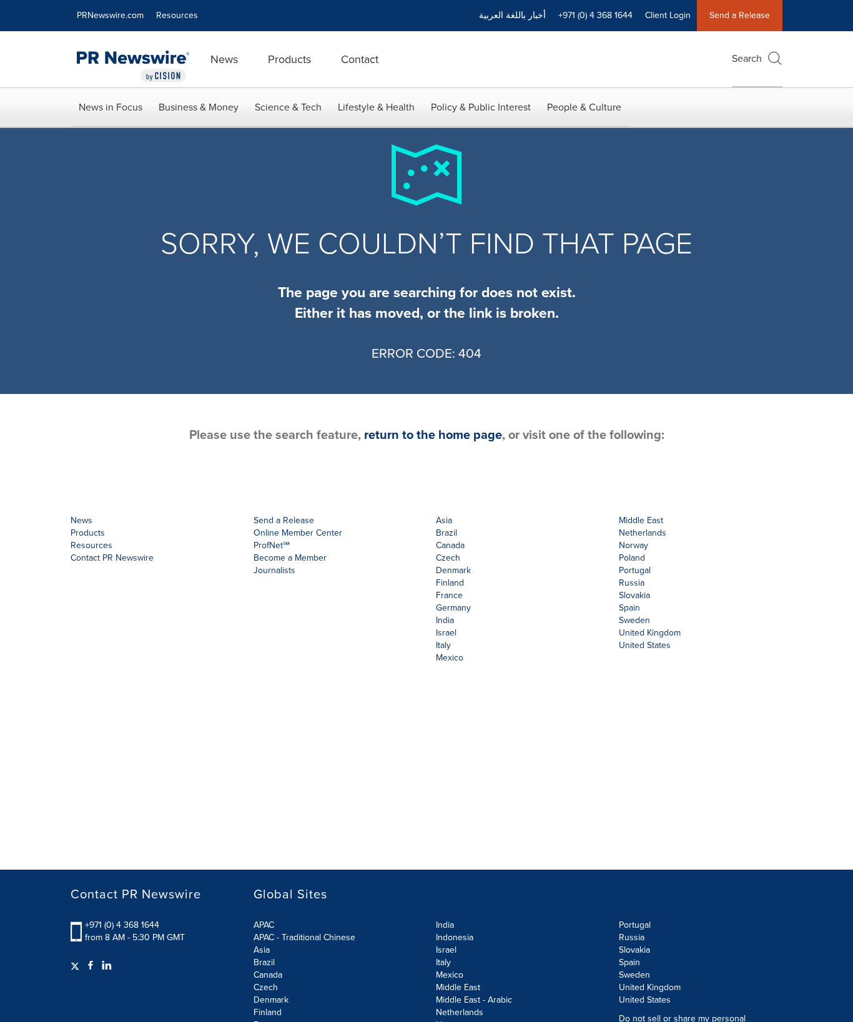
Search (747, 58)
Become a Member (290, 557)
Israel (446, 949)
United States (645, 645)
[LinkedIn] (107, 966)
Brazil (446, 532)
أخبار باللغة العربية (512, 15)
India (445, 924)
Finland (268, 1012)
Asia (444, 520)
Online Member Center (298, 532)
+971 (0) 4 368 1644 (122, 924)
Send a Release (739, 15)
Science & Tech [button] (288, 107)
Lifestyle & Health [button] (376, 107)
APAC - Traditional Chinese (304, 937)
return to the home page (433, 434)
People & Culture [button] (584, 107)
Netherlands (459, 1012)
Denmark (271, 999)
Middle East (458, 987)
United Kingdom (650, 632)
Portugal (635, 924)
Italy (443, 962)
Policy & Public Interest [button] (481, 107)
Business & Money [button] (199, 107)
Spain (629, 962)
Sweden (634, 974)
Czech (266, 987)
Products (289, 59)
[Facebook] (90, 966)
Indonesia (454, 937)
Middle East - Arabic (474, 999)
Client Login (668, 15)
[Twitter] (76, 966)
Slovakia (634, 949)
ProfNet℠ (272, 545)
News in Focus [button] (110, 107)
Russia (631, 937)
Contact (359, 59)
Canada (450, 545)
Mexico (449, 657)
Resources (177, 15)
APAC (264, 924)
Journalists (274, 570)
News (224, 59)
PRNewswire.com (110, 15)
